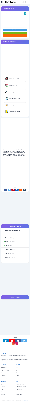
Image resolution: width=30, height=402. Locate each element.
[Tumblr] (24, 190)
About (17, 370)
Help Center (4, 367)
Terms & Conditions (20, 392)
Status (2, 372)
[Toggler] (2, 2)
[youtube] (12, 340)
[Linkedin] (17, 190)
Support (17, 375)
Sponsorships (19, 389)
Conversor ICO (8, 245)
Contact (17, 378)
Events (2, 392)
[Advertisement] (15, 61)
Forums (3, 394)
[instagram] (15, 343)
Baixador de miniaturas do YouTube (13, 234)
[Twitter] (9, 190)
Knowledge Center (20, 384)
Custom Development (21, 386)
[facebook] (18, 340)
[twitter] (24, 340)
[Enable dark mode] (25, 2)
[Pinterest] (13, 190)
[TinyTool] (11, 2)
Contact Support (5, 378)
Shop (2, 384)
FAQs (17, 372)
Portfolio (3, 386)
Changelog (3, 375)
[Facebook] (5, 190)
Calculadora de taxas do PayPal (12, 230)
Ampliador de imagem (10, 241)
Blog (2, 389)
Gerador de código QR (10, 257)
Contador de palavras (10, 249)
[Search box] (22, 2)
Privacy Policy (19, 394)
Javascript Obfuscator (10, 261)
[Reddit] (20, 190)
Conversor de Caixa (9, 253)
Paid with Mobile (5, 370)
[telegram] (6, 340)
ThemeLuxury (24, 400)
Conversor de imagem (10, 237)
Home (17, 367)
